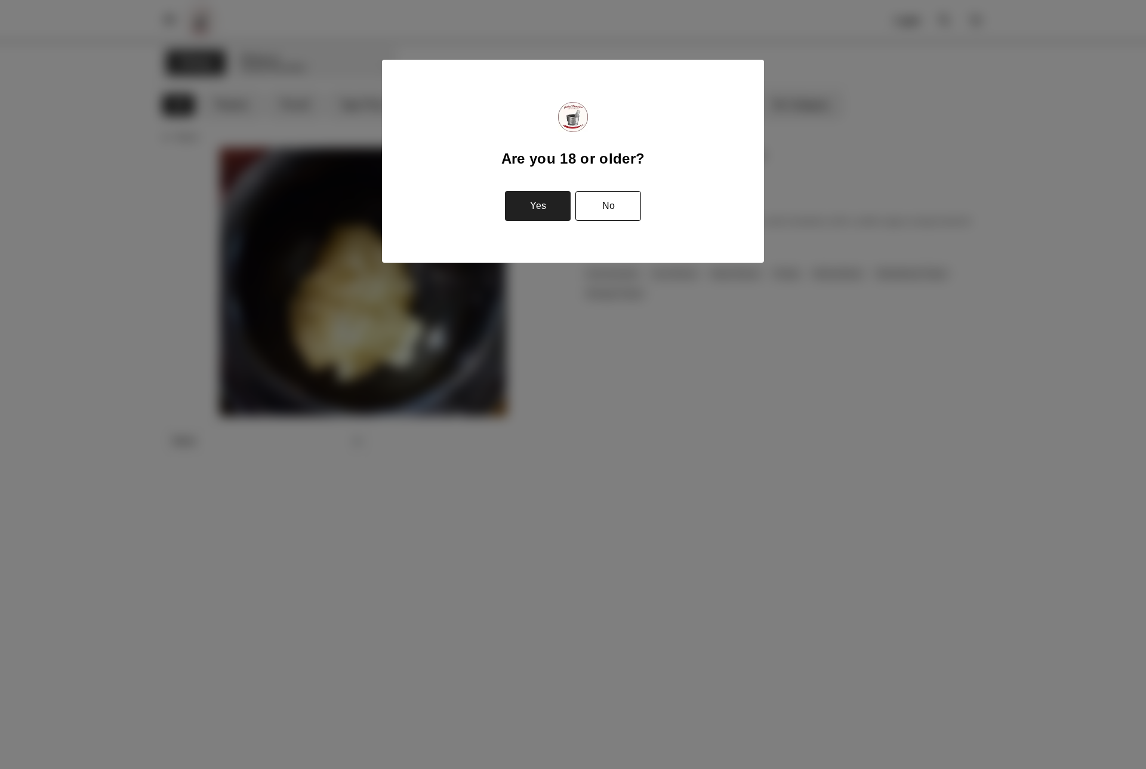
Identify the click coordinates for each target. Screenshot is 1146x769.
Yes (538, 206)
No (608, 206)
